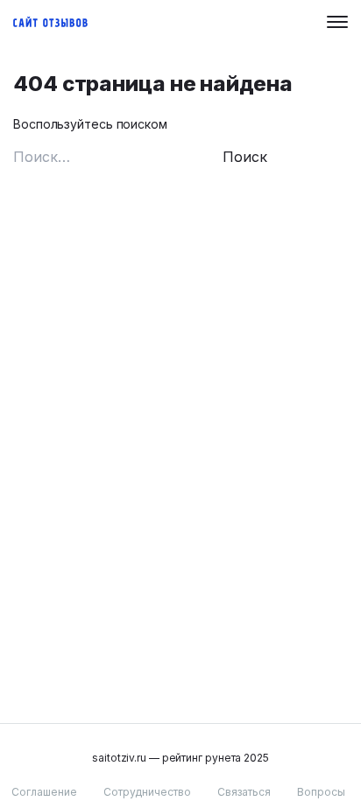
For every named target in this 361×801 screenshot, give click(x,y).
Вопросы (321, 791)
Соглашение (44, 791)
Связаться (244, 791)
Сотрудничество (147, 791)
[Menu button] (337, 21)
